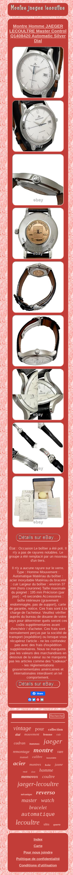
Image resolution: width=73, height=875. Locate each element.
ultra (46, 824)
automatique (38, 814)
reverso (45, 792)
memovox (29, 776)
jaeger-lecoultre (38, 784)
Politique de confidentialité (38, 859)
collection (55, 729)
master (29, 800)
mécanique (26, 794)
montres (35, 764)
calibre (37, 757)
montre (43, 750)
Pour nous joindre (38, 852)
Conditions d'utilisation (38, 865)
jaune (59, 764)
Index (38, 839)
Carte (38, 846)
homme (46, 770)
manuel (24, 757)
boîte (48, 764)
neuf (25, 771)
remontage (21, 751)
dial (17, 734)
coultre (48, 776)
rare (60, 751)
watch (47, 800)
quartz (56, 824)
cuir (58, 734)
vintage (22, 728)
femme (47, 734)
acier (19, 763)
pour (39, 728)
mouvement (31, 734)
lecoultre (28, 822)
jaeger (53, 741)
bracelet (38, 807)
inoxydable (51, 758)
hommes (34, 744)
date (33, 771)
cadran (19, 743)
